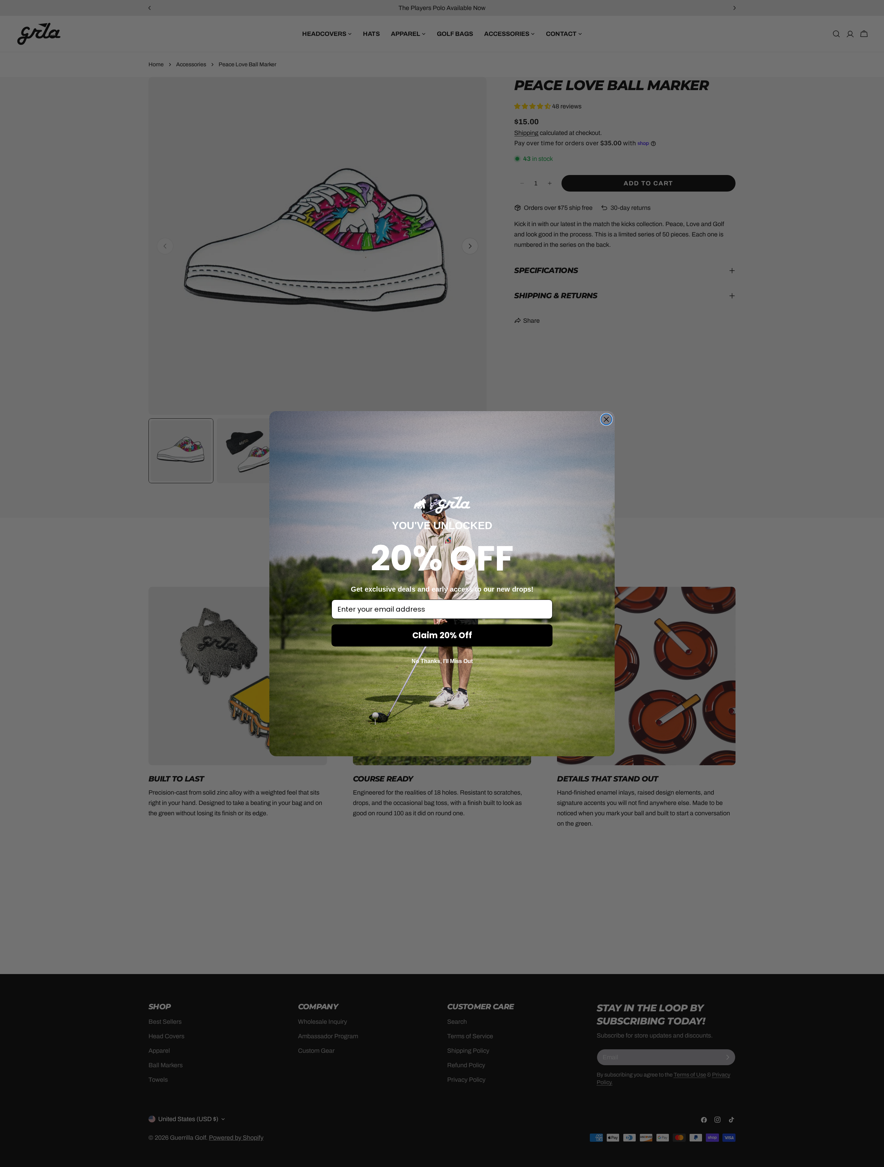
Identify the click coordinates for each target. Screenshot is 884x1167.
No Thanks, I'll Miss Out (442, 661)
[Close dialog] (606, 419)
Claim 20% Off (442, 635)
